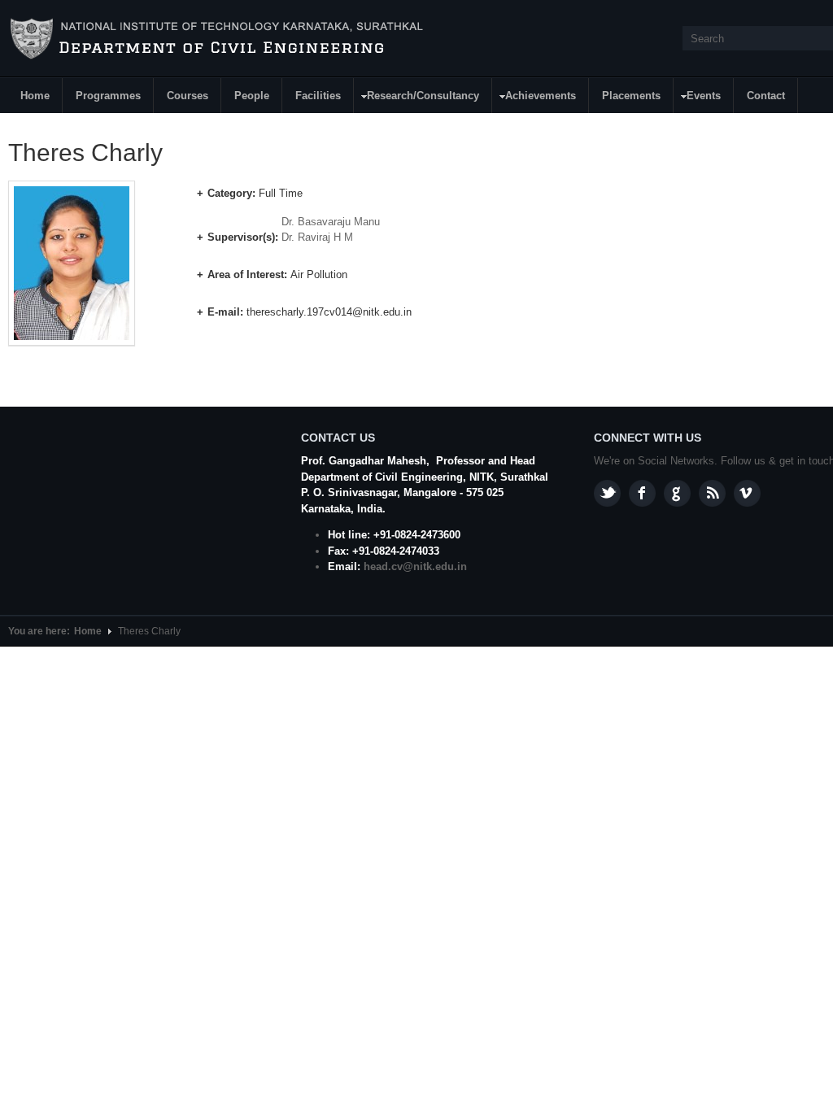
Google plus (677, 493)
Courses (187, 95)
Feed (712, 493)
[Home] (219, 39)
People (251, 95)
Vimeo (747, 493)
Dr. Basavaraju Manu (330, 222)
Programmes (108, 95)
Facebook (642, 493)
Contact (766, 95)
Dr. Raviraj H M (317, 237)
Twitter (607, 493)
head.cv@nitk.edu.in (415, 566)
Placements (631, 95)
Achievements (534, 98)
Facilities (318, 95)
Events (697, 98)
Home (35, 95)
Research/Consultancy (417, 98)
